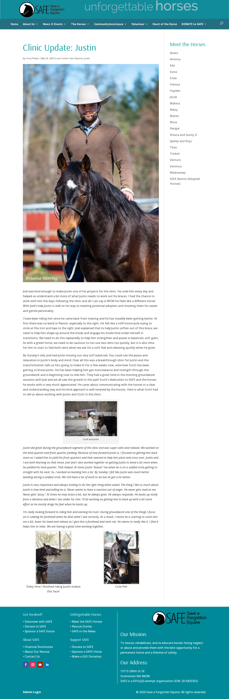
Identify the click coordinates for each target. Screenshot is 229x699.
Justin (87, 58)
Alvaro (174, 53)
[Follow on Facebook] (26, 665)
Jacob (173, 97)
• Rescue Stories (81, 626)
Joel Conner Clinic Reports (70, 58)
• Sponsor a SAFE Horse (86, 652)
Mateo (174, 116)
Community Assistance (108, 24)
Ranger (175, 128)
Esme (173, 72)
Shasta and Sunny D (183, 135)
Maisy (174, 110)
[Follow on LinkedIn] (47, 665)
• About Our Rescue (36, 652)
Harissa (175, 84)
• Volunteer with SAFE (37, 622)
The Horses (78, 24)
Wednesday (178, 173)
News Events (53, 24)
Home (14, 24)
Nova (173, 122)
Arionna (175, 59)
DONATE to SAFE (192, 24)
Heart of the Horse (165, 24)
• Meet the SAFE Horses (86, 622)
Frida (173, 78)
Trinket (175, 154)
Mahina (175, 103)
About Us (29, 24)
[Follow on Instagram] (33, 665)
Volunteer (137, 24)
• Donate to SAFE (34, 626)
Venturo (175, 160)
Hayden (175, 91)
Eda (172, 65)
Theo (173, 147)
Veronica (176, 166)
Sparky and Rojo (181, 141)
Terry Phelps (32, 58)
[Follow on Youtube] (40, 665)
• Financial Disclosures (38, 647)
